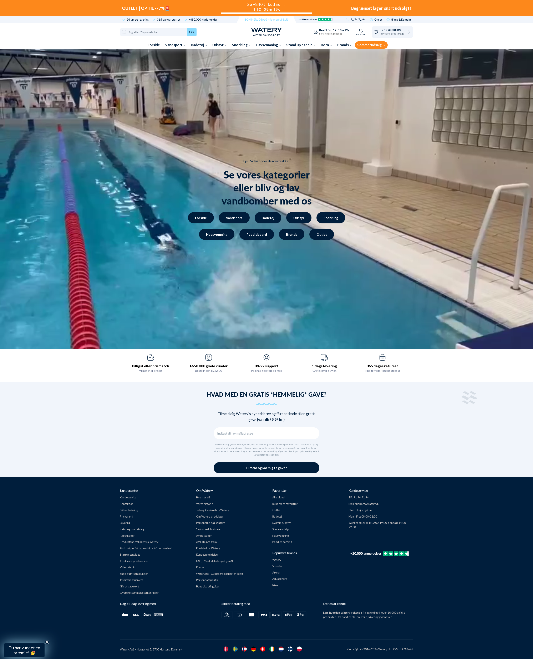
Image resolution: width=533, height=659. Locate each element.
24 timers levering (137, 19)
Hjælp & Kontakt (401, 19)
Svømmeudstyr (281, 522)
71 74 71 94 (358, 19)
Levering (125, 522)
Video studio (128, 567)
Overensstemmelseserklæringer (139, 592)
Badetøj (198, 45)
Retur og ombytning (132, 529)
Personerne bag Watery (210, 522)
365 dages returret (168, 19)
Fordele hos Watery (208, 548)
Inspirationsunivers (131, 580)
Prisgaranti (126, 516)
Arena (276, 572)
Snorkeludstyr (280, 529)
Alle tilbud (278, 497)
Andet (39, 629)
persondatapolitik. (269, 454)
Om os (378, 19)
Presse (200, 567)
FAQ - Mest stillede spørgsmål (214, 561)
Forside (154, 45)
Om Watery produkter (209, 516)
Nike (275, 585)
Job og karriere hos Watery (212, 510)
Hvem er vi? (203, 497)
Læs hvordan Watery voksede (342, 612)
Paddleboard (257, 234)
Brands (343, 45)
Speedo (277, 566)
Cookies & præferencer (134, 561)
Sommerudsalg (369, 45)
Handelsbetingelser (207, 586)
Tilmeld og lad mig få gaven (266, 468)
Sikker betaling (129, 510)
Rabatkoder (127, 535)
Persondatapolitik (207, 580)
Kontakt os (126, 503)
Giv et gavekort (129, 586)
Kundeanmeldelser (207, 554)
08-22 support (266, 366)
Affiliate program (206, 542)
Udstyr (218, 45)
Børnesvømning (39, 619)
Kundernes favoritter (285, 503)
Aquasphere (279, 578)
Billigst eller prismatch (150, 366)
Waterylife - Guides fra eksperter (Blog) (220, 573)
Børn (325, 45)
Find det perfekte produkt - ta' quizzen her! (146, 548)
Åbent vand (39, 598)
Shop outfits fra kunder (134, 573)
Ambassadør (204, 535)
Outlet (321, 234)
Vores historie (204, 503)
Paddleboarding (282, 542)
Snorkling (240, 45)
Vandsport (174, 45)
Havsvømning (267, 45)
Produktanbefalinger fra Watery (139, 542)
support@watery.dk (367, 503)
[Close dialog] (70, 544)
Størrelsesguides (130, 554)
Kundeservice (128, 497)
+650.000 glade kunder (203, 19)
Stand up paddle (299, 45)
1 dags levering (324, 366)
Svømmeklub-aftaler (208, 529)
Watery (276, 559)
